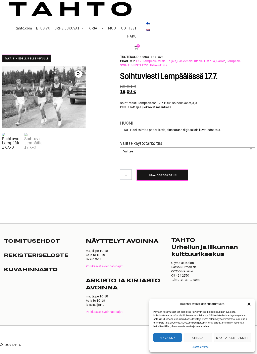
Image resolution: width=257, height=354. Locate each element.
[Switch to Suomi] (148, 23)
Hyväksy (167, 337)
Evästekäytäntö (200, 346)
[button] (249, 304)
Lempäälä (234, 61)
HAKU (132, 36)
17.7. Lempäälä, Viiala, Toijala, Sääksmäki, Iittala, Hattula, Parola (180, 61)
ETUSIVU (43, 28)
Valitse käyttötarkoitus (141, 143)
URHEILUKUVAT (67, 28)
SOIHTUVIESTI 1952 (134, 65)
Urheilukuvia (158, 65)
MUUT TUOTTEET (122, 28)
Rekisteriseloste (36, 255)
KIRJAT (93, 28)
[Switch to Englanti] (148, 29)
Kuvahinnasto (31, 269)
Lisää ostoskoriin (162, 175)
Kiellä (198, 337)
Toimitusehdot (32, 241)
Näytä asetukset (232, 337)
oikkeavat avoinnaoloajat (105, 266)
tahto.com (23, 28)
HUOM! (126, 123)
